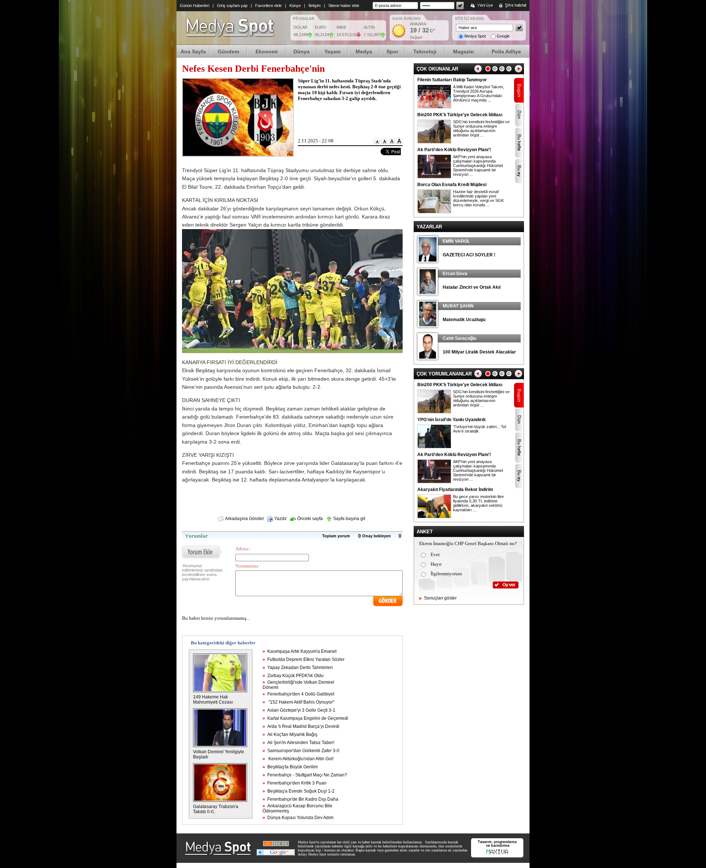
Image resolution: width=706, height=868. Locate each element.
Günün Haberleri (194, 5)
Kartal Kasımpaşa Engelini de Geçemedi (305, 718)
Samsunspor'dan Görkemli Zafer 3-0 (301, 750)
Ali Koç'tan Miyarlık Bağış (290, 734)
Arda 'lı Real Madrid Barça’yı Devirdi (301, 726)
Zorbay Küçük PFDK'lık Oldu (293, 675)
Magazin (463, 51)
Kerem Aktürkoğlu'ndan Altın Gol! (298, 758)
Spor (392, 51)
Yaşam (332, 51)
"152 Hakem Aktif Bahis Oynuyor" (298, 702)
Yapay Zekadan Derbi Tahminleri (298, 667)
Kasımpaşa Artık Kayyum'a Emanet (299, 651)
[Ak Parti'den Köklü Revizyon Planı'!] (434, 176)
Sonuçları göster (440, 598)
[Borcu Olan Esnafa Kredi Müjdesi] (434, 211)
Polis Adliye (506, 51)
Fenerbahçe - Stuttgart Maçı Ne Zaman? (305, 775)
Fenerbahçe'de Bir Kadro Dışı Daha (300, 799)
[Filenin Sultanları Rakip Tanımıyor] (434, 107)
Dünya (301, 51)
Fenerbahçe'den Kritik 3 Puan (295, 783)
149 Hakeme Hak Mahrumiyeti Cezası (213, 699)
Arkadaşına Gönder (244, 518)
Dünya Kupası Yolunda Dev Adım (298, 817)
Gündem (228, 51)
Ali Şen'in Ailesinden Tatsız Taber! (298, 742)
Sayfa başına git (348, 518)
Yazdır (280, 518)
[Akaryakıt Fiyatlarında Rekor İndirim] (434, 516)
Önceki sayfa (309, 518)
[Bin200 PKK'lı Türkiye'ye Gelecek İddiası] (434, 142)
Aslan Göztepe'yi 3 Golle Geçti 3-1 (299, 710)
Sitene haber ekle (343, 5)
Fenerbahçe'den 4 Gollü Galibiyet (298, 694)
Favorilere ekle (268, 5)
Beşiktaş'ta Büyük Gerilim (290, 766)
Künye (295, 5)
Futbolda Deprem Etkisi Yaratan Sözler (304, 659)
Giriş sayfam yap (232, 5)
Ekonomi (267, 51)
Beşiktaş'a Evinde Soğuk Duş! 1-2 (299, 791)
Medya (364, 51)
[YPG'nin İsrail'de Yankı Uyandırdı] (434, 446)
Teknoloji (424, 51)
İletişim (315, 5)
